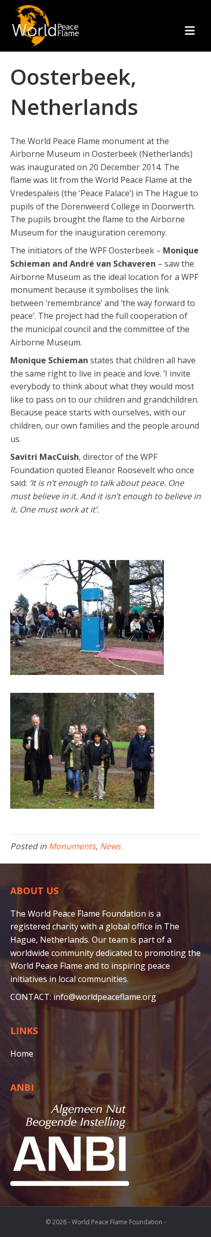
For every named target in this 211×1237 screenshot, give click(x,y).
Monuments (72, 846)
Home (21, 1053)
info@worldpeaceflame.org (104, 996)
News (110, 846)
